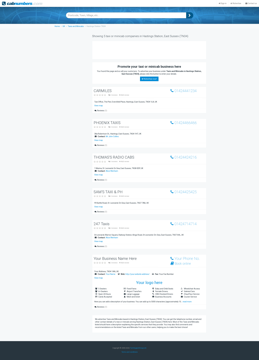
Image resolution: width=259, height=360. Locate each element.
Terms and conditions (130, 352)
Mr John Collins (112, 136)
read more (187, 302)
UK (64, 26)
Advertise (237, 3)
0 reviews (114, 95)
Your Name (110, 274)
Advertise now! (150, 79)
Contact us (252, 3)
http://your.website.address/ (137, 274)
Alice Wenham (112, 171)
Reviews (102, 110)
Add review (124, 95)
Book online (182, 263)
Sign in (223, 3)
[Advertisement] (144, 50)
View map (98, 105)
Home (57, 26)
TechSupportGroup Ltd (138, 348)
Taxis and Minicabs (76, 26)
